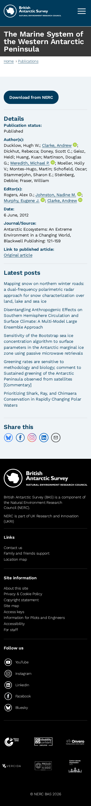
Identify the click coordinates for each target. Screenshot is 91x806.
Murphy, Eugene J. (21, 200)
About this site (16, 588)
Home (9, 61)
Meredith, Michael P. (29, 163)
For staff (11, 630)
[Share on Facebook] (20, 437)
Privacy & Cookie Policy (23, 594)
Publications (28, 61)
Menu (81, 11)
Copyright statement (21, 600)
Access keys (14, 612)
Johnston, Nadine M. (55, 194)
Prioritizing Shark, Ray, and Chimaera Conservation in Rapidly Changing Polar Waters (42, 399)
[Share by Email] (55, 437)
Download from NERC (31, 97)
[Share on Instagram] (32, 437)
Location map (15, 559)
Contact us (13, 547)
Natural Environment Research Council (33, 505)
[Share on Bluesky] (8, 437)
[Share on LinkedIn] (44, 437)
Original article (18, 255)
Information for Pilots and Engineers (34, 617)
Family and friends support (26, 553)
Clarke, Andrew (57, 145)
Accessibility (14, 623)
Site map (11, 606)
